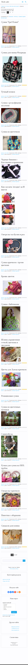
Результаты (5, 615)
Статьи (7, 6)
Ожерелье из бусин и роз (13, 234)
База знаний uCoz (15, 630)
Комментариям (22, 16)
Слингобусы (7, 434)
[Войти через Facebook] (13, 592)
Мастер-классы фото (14, 6)
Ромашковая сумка (10, 396)
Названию (11, 16)
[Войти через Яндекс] (15, 592)
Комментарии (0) (15, 47)
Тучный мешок (8, 92)
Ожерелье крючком (10, 491)
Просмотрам (4, 18)
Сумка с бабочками (10, 304)
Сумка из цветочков (10, 132)
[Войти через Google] (17, 592)
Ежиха (2, 47)
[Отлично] (9, 604)
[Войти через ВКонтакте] (11, 592)
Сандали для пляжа (10, 526)
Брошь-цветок (7, 276)
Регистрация (12, 568)
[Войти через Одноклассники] (20, 592)
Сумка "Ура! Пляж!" (10, 22)
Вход (17, 568)
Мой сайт (5, 2)
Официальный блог (15, 626)
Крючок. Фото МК (6, 579)
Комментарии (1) (15, 86)
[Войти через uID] (8, 592)
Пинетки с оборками (11, 515)
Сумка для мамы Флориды (13, 52)
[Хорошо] (9, 605)
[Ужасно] (9, 609)
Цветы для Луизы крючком (14, 369)
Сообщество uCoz (15, 628)
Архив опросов (12, 615)
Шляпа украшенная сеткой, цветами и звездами (10, 343)
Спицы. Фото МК (6, 581)
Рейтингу (16, 16)
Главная (3, 6)
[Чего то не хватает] (9, 607)
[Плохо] (9, 608)
